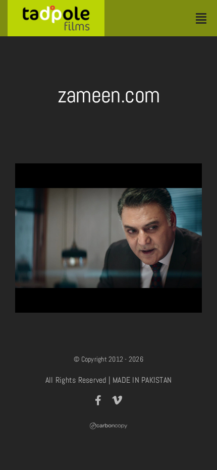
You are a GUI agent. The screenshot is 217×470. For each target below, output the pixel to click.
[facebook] (98, 400)
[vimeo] (117, 400)
